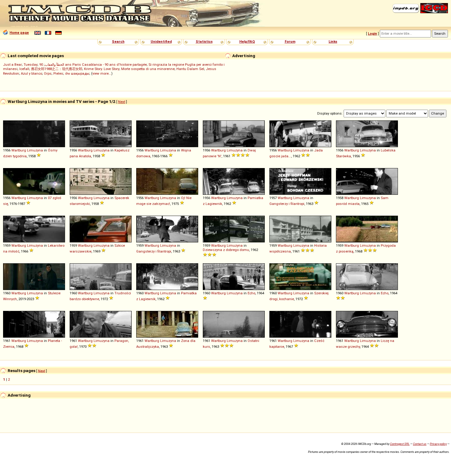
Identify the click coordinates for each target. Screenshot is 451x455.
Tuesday (30, 64)
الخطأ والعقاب (54, 64)
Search (118, 41)
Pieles (58, 73)
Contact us (419, 443)
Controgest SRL (400, 443)
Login (372, 33)
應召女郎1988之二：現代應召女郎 (56, 69)
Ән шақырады (77, 73)
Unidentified (161, 41)
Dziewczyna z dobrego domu (226, 250)
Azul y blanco (31, 73)
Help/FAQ (247, 41)
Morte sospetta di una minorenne (148, 69)
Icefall (24, 69)
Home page (19, 32)
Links (333, 41)
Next (121, 102)
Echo (251, 293)
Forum (290, 41)
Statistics (204, 41)
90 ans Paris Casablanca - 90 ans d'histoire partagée (93, 64)
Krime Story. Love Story (101, 69)
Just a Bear (12, 64)
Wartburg (18, 150)
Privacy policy (438, 443)
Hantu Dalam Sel (190, 69)
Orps (48, 73)
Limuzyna (35, 150)
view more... (101, 73)
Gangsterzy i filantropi (286, 204)
